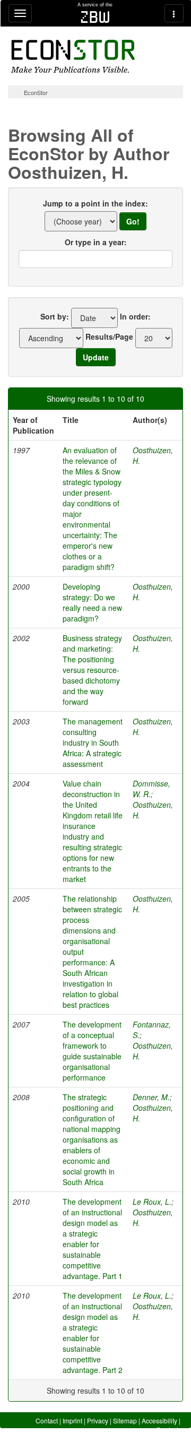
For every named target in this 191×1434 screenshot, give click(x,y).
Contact (47, 1420)
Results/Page (109, 336)
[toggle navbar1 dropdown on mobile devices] (20, 13)
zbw (95, 17)
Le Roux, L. (152, 1201)
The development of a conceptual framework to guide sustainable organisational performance (92, 1051)
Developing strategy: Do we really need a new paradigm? (92, 602)
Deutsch (168, 1429)
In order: (135, 316)
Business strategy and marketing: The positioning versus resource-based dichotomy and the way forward (92, 670)
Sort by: (54, 316)
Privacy (97, 1420)
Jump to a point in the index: (95, 203)
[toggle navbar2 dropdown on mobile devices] (174, 13)
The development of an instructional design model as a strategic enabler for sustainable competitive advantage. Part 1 (93, 1238)
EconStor (36, 92)
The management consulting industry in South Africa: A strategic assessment (93, 742)
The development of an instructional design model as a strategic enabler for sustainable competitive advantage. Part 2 (93, 1332)
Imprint (72, 1420)
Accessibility (159, 1420)
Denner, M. (151, 1097)
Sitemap (125, 1420)
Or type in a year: (96, 242)
